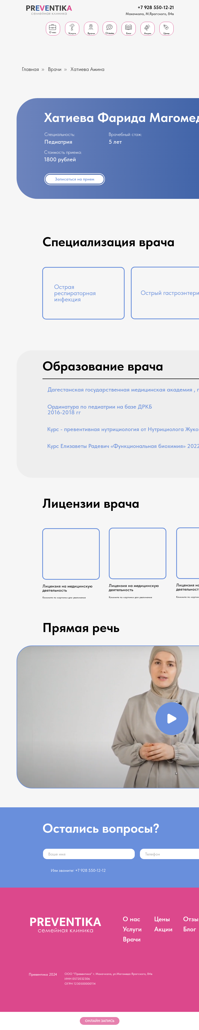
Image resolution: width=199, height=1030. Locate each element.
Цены (162, 919)
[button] (172, 719)
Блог (189, 929)
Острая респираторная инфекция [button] (75, 293)
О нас (131, 919)
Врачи (54, 69)
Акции (163, 929)
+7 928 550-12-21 (156, 7)
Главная (30, 69)
